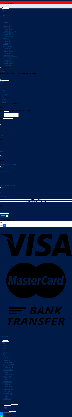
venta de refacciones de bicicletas (7, 35)
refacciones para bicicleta (6, 26)
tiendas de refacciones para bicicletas (8, 36)
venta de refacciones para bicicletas (7, 37)
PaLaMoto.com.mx (4, 337)
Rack (4, 21)
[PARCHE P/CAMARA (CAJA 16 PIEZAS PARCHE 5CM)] (2, 187)
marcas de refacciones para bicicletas (8, 58)
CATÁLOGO (3, 9)
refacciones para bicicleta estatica (7, 43)
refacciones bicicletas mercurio (7, 383)
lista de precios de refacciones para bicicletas (9, 366)
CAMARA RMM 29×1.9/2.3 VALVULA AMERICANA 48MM (8, 169)
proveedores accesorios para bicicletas (8, 397)
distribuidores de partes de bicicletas (8, 59)
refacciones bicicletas (6, 361)
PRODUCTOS (4, 10)
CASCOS (3, 91)
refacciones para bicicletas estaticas (8, 52)
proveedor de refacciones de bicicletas (8, 62)
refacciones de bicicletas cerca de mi (8, 368)
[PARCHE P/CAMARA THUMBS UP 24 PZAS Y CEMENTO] (5, 182)
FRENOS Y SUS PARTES (5, 95)
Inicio (1, 71)
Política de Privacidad (4, 335)
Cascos (4, 15)
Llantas (4, 19)
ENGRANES (3, 93)
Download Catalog (2, 82)
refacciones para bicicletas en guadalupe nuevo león (10, 56)
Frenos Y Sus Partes (5, 351)
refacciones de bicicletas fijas (7, 65)
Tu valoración (2, 117)
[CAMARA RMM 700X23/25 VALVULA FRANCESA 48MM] (2, 161)
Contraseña (2, 405)
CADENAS (3, 90)
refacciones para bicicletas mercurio (8, 41)
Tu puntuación (2, 111)
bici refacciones (5, 45)
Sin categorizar (4, 99)
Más (2, 356)
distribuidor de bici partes (6, 363)
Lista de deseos (5, 25)
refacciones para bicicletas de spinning (8, 33)
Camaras (4, 14)
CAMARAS (3, 71)
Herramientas (5, 18)
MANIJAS (3, 96)
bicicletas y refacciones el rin (7, 57)
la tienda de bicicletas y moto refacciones (8, 46)
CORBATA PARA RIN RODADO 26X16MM (6, 153)
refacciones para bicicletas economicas (8, 28)
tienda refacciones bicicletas (7, 53)
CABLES (3, 89)
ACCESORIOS (4, 88)
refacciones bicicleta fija (6, 39)
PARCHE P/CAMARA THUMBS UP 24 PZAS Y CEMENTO (8, 185)
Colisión (4, 349)
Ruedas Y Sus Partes (5, 22)
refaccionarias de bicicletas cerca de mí (8, 55)
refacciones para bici (6, 38)
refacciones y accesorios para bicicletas (8, 380)
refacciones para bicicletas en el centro (8, 34)
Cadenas (4, 13)
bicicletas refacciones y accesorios (7, 395)
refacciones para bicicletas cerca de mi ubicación (9, 31)
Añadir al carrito (2, 81)
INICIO (3, 8)
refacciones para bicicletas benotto (7, 47)
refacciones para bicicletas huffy (7, 60)
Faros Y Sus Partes (5, 17)
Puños (4, 354)
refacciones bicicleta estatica (7, 64)
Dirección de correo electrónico (4, 411)
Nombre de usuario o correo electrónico (5, 404)
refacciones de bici (5, 44)
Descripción (3, 100)
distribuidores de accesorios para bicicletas (8, 61)
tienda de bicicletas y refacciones (7, 54)
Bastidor (4, 12)
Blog (4, 24)
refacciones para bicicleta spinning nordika (8, 63)
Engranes (4, 16)
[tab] (37, 100)
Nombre (1, 118)
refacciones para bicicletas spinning (7, 48)
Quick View (1, 135)
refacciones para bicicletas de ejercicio (8, 50)
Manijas (4, 20)
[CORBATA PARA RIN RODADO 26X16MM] (5, 150)
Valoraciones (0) (4, 102)
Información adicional (5, 101)
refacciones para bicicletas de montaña (8, 40)
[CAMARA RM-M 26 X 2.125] (5, 134)
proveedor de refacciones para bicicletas (8, 392)
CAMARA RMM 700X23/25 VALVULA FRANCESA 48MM (8, 164)
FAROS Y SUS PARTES (5, 94)
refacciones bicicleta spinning (7, 378)
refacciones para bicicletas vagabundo (8, 51)
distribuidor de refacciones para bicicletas (8, 49)
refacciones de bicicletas (6, 27)
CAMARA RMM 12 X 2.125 (3, 196)
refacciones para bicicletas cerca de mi (8, 29)
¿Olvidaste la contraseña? (3, 408)
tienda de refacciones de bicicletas (7, 375)
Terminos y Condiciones (5, 336)
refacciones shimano (6, 373)
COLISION (3, 92)
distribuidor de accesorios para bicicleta (8, 30)
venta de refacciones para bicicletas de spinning (9, 385)
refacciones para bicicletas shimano (7, 42)
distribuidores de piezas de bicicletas (8, 390)
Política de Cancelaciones (6, 23)
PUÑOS (3, 97)
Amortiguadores (5, 11)
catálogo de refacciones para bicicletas (8, 32)
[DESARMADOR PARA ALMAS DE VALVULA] (2, 155)
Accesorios (4, 344)
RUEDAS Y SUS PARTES (5, 98)
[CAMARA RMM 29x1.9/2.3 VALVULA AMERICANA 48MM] (2, 166)
